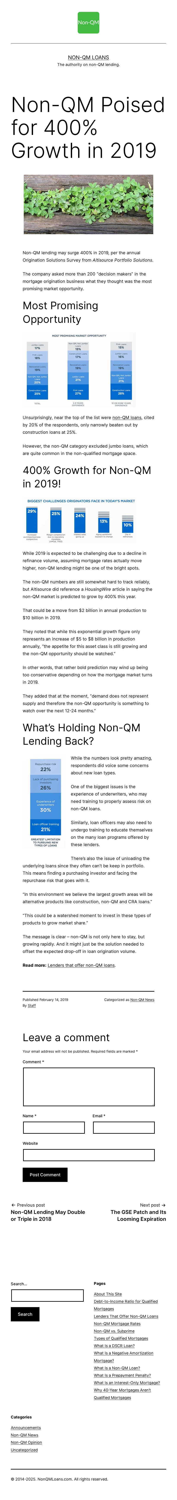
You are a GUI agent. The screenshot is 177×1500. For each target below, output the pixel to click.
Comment (33, 1062)
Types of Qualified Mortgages (121, 1338)
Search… (19, 1284)
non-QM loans (126, 417)
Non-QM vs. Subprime (114, 1331)
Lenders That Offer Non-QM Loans (126, 1316)
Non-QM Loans (88, 57)
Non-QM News (142, 999)
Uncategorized (24, 1450)
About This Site (108, 1294)
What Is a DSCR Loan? (114, 1345)
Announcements (26, 1427)
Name (29, 1116)
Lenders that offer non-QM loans (81, 965)
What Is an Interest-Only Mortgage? (127, 1382)
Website (30, 1143)
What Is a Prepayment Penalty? (122, 1375)
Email (99, 1116)
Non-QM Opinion (26, 1442)
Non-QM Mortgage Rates (117, 1323)
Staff (32, 1005)
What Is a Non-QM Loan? (117, 1368)
